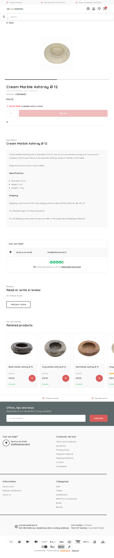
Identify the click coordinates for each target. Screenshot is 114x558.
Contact (60, 462)
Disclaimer (61, 446)
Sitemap (75, 551)
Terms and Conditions (66, 441)
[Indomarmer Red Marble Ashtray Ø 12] (89, 348)
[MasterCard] (27, 542)
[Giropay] (44, 547)
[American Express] (94, 542)
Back (11, 23)
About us (7, 494)
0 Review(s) (20, 94)
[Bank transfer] (11, 542)
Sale (58, 486)
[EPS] (52, 547)
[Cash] (69, 547)
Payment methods (64, 454)
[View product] (32, 378)
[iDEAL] (19, 542)
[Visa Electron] (77, 542)
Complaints (61, 466)
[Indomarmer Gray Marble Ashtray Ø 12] (55, 348)
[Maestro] (36, 542)
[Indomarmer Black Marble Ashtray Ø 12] (22, 348)
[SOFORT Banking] (44, 542)
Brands (59, 507)
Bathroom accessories (66, 498)
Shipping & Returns (65, 458)
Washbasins (61, 494)
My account (8, 486)
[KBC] (102, 542)
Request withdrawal (12, 490)
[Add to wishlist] (7, 122)
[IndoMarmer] (14, 9)
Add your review (18, 304)
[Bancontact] (69, 542)
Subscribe (98, 418)
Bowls (59, 503)
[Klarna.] (61, 547)
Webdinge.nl (65, 551)
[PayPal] (52, 542)
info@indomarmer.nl (57, 252)
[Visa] (61, 542)
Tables (59, 490)
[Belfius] (86, 542)
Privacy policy (62, 450)
